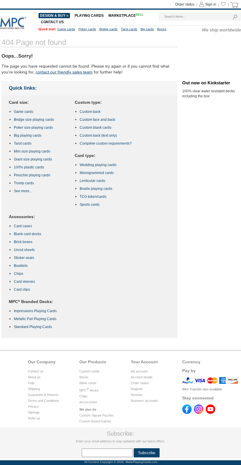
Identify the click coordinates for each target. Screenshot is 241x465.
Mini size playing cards (32, 151)
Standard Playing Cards (33, 327)
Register (137, 389)
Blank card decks (27, 234)
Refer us (34, 418)
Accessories (88, 402)
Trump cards (24, 183)
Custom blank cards (95, 128)
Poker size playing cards (33, 128)
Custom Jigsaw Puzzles (96, 415)
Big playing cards (27, 135)
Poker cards (87, 29)
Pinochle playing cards (32, 175)
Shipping (34, 389)
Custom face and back (97, 120)
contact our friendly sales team (64, 72)
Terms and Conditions (43, 400)
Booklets (21, 266)
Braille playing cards (96, 189)
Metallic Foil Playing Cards (35, 319)
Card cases (23, 226)
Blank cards (87, 383)
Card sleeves (24, 282)
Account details (142, 377)
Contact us (35, 371)
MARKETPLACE (125, 16)
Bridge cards (108, 29)
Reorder (137, 395)
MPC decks (88, 390)
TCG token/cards (93, 197)
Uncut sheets (24, 250)
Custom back (90, 112)
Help (31, 383)
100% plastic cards (29, 167)
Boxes (83, 377)
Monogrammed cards (97, 173)
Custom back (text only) (98, 135)
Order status (140, 383)
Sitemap (33, 412)
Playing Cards (89, 16)
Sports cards (90, 205)
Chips (18, 274)
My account (139, 371)
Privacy (33, 406)
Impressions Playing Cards (35, 311)
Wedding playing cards (98, 165)
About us (34, 377)
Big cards (147, 29)
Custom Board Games (95, 421)
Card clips (22, 289)
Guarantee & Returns (43, 395)
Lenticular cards (92, 181)
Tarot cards (22, 143)
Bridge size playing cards (34, 120)
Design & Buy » (54, 16)
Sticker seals (24, 258)
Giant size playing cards (33, 159)
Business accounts (144, 400)
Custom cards (89, 371)
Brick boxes (23, 242)
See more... (23, 191)
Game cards (23, 112)
